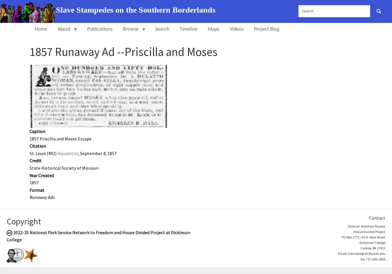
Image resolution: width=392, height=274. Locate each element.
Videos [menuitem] (237, 29)
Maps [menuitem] (213, 29)
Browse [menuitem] (128, 32)
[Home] (28, 11)
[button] (98, 96)
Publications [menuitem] (99, 29)
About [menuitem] (61, 32)
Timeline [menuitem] (188, 29)
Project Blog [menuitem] (266, 29)
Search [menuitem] (162, 29)
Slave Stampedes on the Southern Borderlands (136, 9)
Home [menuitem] (41, 29)
